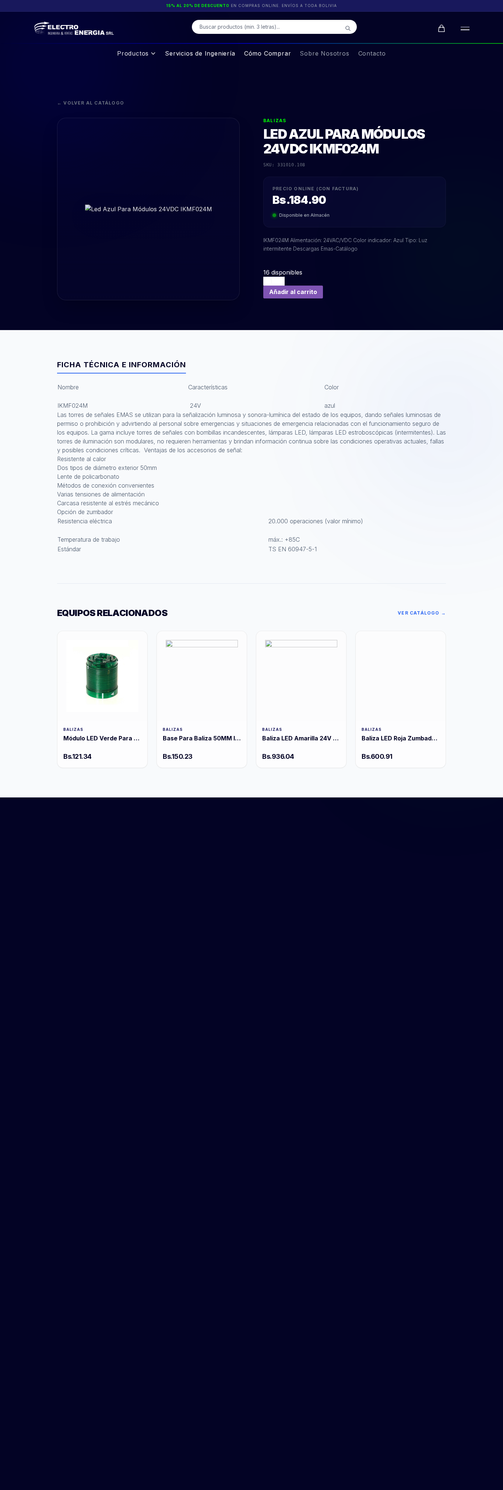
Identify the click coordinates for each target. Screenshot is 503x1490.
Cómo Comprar (267, 53)
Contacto (372, 53)
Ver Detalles (102, 676)
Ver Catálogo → (422, 613)
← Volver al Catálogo (90, 103)
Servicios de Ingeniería (200, 53)
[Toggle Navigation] (463, 28)
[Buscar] (348, 28)
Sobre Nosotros (324, 53)
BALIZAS (274, 120)
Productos (133, 53)
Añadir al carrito (293, 291)
